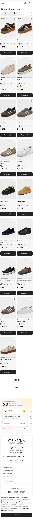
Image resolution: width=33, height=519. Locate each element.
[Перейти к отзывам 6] (10, 428)
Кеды (1, 79)
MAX (21, 460)
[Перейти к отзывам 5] (9, 428)
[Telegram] (11, 461)
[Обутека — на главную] (16, 441)
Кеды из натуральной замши (6, 162)
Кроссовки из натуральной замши (24, 281)
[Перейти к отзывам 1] (4, 428)
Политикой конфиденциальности (12, 505)
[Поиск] (24, 3)
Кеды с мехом (4, 201)
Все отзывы (26, 429)
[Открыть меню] (3, 3)
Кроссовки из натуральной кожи (7, 281)
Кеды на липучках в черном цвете (7, 241)
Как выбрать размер (8, 476)
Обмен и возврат (7, 473)
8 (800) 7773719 (16, 448)
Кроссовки (3, 40)
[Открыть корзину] (30, 3)
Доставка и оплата (8, 470)
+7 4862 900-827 (16, 453)
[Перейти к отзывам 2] (5, 428)
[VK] (16, 461)
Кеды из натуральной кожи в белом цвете (24, 320)
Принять (16, 515)
